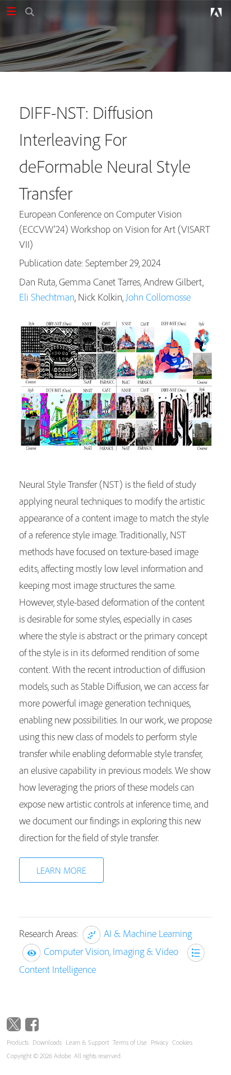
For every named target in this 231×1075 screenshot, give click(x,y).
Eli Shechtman (47, 296)
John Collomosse (158, 296)
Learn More (61, 870)
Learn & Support (87, 1042)
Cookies (182, 1042)
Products (18, 1042)
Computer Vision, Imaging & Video (111, 951)
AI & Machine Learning (148, 933)
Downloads (47, 1042)
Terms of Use (130, 1042)
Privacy (159, 1042)
